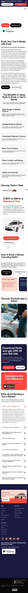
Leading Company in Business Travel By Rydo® (12, 585)
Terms (2, 527)
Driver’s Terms (4, 529)
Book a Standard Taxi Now (10, 238)
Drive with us (4, 517)
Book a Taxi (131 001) (19, 508)
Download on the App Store (20, 272)
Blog (2, 513)
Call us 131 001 (15, 87)
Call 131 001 (6, 4)
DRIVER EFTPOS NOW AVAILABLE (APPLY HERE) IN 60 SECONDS (11, 1)
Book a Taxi (5, 87)
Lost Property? (4, 525)
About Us (3, 508)
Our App (3, 510)
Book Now (5, 499)
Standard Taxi (7, 190)
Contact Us (3, 534)
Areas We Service (5, 515)
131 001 (5, 360)
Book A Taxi (20, 4)
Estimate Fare (18, 517)
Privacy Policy (4, 532)
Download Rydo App (9, 242)
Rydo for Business (18, 513)
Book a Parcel (18, 510)
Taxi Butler (17, 515)
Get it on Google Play (6, 272)
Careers (3, 519)
